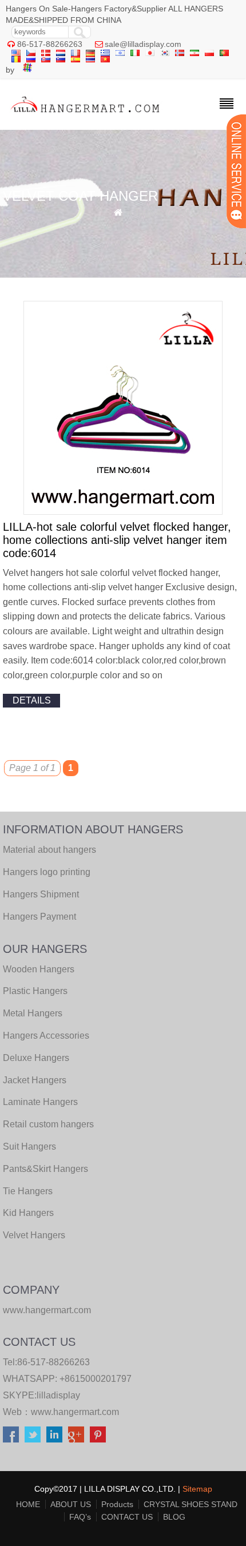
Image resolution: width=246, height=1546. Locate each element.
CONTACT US (127, 1516)
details (32, 700)
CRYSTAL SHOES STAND (190, 1504)
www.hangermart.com (75, 1412)
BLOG (174, 1516)
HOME (28, 1504)
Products (117, 1504)
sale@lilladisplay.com (143, 44)
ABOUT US (70, 1504)
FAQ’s (80, 1516)
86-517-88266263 (49, 44)
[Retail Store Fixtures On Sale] (85, 115)
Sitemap (197, 1488)
